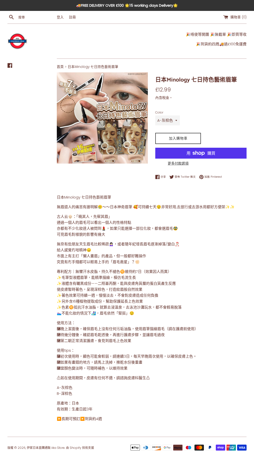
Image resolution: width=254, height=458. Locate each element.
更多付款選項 (178, 163)
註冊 (72, 17)
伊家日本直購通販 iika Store (46, 448)
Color (159, 112)
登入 (60, 17)
